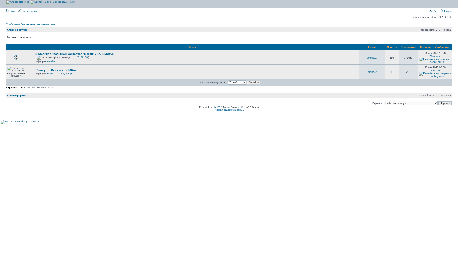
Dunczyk (435, 70)
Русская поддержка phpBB (229, 109)
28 (77, 57)
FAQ (435, 11)
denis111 (372, 57)
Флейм (51, 61)
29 (82, 57)
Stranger (435, 56)
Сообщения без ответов (20, 24)
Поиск (447, 11)
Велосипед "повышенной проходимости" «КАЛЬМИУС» (74, 54)
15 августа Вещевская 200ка (55, 70)
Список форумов (17, 29)
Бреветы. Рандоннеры (60, 73)
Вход (12, 11)
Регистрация (29, 11)
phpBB (217, 107)
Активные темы (46, 24)
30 (86, 57)
